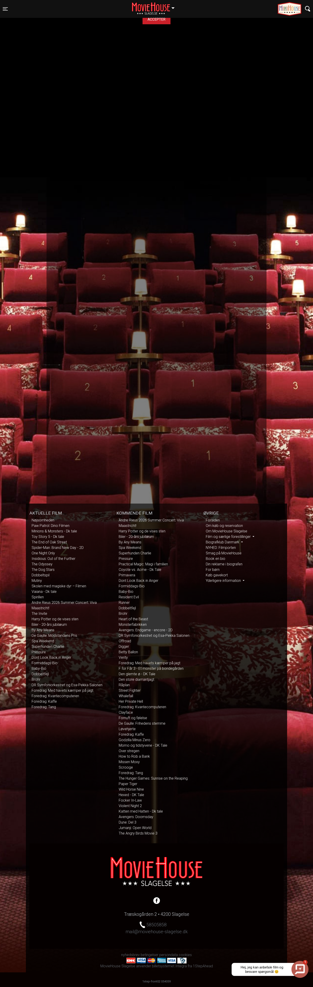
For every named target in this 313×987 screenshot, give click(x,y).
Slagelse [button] (155, 6)
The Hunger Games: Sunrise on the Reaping (153, 778)
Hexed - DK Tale (131, 795)
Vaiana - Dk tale (44, 591)
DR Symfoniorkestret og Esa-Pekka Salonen (67, 685)
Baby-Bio (39, 668)
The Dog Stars (43, 569)
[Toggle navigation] (307, 9)
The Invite (39, 613)
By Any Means (43, 630)
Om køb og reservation (224, 525)
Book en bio (215, 558)
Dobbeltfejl (40, 674)
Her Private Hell (131, 701)
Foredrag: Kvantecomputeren (55, 696)
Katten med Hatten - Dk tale (141, 811)
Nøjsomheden (43, 520)
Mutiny (37, 580)
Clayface (126, 712)
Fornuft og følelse (133, 718)
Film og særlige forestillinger (229, 536)
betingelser (149, 955)
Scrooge (126, 767)
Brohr (36, 679)
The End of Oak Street (49, 542)
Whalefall (126, 696)
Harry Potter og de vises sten (55, 619)
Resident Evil (129, 597)
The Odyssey (42, 564)
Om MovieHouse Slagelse (226, 531)
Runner (124, 602)
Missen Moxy (129, 762)
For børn (213, 569)
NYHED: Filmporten (221, 547)
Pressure (39, 652)
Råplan (124, 685)
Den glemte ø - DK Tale (137, 674)
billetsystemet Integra (169, 966)
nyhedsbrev (130, 955)
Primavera (127, 575)
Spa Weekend (43, 641)
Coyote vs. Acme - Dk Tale (140, 569)
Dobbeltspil (40, 575)
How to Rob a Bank (134, 756)
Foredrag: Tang (44, 707)
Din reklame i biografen (224, 564)
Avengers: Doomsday (136, 817)
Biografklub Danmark (223, 542)
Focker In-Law (130, 800)
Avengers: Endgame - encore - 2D (146, 630)
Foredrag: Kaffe (44, 701)
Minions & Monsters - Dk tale (54, 531)
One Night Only (43, 553)
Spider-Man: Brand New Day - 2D (58, 547)
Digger (124, 646)
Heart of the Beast (133, 619)
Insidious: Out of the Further (53, 558)
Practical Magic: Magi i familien (143, 564)
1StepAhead (203, 966)
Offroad (125, 641)
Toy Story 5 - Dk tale (48, 536)
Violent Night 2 (130, 806)
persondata (168, 955)
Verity (123, 657)
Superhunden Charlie (48, 646)
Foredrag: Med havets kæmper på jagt (62, 690)
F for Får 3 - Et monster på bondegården (151, 668)
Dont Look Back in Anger (51, 657)
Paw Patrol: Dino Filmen (50, 525)
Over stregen (129, 751)
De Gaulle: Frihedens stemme (142, 723)
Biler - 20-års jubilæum (49, 624)
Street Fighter (129, 690)
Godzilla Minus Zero (134, 740)
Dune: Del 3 (127, 822)
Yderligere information (224, 580)
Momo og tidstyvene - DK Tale (143, 745)
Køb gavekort (217, 575)
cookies (185, 955)
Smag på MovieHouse (224, 553)
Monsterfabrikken (133, 624)
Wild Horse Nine (131, 789)
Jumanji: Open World (135, 828)
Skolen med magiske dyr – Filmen (59, 586)
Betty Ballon (128, 652)
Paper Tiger (128, 784)
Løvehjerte (127, 729)
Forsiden (213, 520)
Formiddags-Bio (45, 663)
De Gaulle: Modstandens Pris (54, 635)
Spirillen (38, 597)
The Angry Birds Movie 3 (138, 833)
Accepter (156, 19)
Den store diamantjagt (136, 679)
